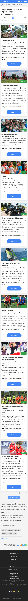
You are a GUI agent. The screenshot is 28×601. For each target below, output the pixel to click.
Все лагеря (8, 4)
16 (26, 492)
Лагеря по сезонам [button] (13, 569)
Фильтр (7, 18)
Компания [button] (13, 559)
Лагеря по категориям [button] (13, 562)
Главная (3, 4)
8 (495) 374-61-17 (21, 598)
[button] (25, 1)
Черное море (19, 4)
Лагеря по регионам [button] (13, 566)
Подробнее (14, 63)
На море (13, 4)
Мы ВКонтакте (13, 578)
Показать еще (14, 497)
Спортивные (4, 5)
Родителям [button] (13, 553)
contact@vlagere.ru (14, 576)
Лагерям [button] (13, 556)
